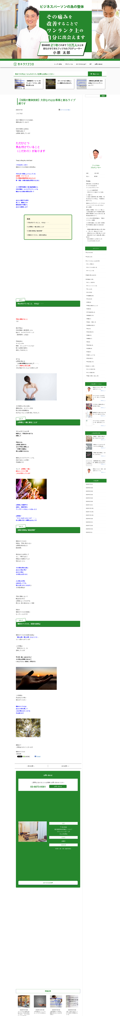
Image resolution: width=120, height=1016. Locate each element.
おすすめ (89, 252)
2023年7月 (88, 484)
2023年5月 (88, 491)
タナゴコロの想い (65, 110)
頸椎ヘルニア (90, 355)
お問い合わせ (99, 64)
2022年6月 (88, 529)
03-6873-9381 (38, 786)
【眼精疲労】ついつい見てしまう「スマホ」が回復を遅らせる (33, 83)
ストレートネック (91, 285)
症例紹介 (89, 279)
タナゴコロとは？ (81, 64)
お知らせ (89, 256)
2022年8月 (88, 522)
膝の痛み (90, 345)
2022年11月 (88, 511)
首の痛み (90, 361)
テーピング (90, 270)
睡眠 (89, 318)
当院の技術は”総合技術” (35, 231)
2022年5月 (88, 532)
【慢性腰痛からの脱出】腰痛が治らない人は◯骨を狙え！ (56, 1013)
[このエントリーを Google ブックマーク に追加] (35, 756)
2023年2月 (88, 501)
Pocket (38, 756)
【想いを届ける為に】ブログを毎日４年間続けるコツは (72, 1013)
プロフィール (69, 64)
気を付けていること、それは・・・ (38, 222)
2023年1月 (88, 505)
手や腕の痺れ (90, 312)
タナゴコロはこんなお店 (92, 261)
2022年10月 (88, 515)
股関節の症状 (90, 325)
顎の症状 (90, 358)
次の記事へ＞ (65, 766)
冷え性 (89, 299)
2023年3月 (88, 498)
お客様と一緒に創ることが (36, 227)
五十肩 (89, 292)
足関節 (89, 348)
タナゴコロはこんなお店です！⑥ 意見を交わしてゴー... (99, 422)
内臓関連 (90, 295)
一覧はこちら (95, 74)
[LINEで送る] (26, 756)
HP (91, 64)
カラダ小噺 (90, 369)
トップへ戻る (58, 64)
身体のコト (89, 366)
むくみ (89, 289)
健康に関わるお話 (91, 275)
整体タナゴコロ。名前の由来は (37, 235)
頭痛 (89, 351)
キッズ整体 (90, 264)
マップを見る (63, 834)
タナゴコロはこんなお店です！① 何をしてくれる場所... (99, 397)
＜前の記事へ (30, 766)
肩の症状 (90, 332)
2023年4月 (88, 494)
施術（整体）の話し (92, 375)
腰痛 (89, 335)
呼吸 (89, 302)
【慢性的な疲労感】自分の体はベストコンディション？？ (95, 83)
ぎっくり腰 (90, 282)
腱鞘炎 (89, 338)
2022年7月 (88, 525)
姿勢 (89, 308)
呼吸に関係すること (92, 305)
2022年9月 (88, 518)
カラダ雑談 (90, 372)
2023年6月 (88, 487)
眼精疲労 (90, 315)
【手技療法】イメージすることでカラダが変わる (40, 1012)
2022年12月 (88, 508)
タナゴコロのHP (48, 883)
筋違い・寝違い (91, 322)
